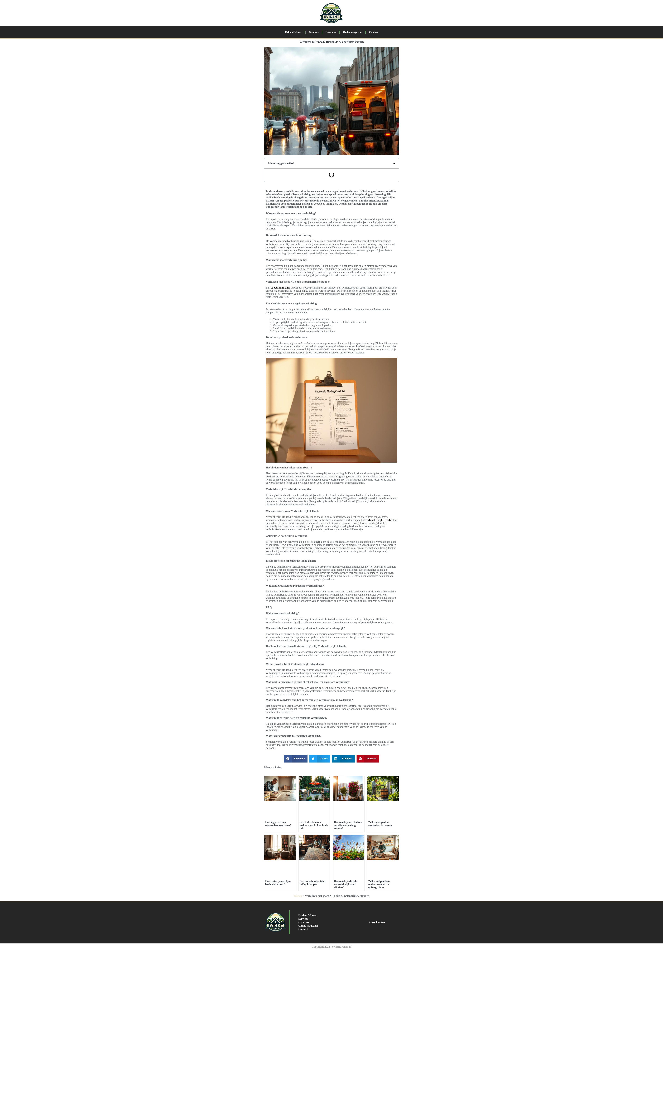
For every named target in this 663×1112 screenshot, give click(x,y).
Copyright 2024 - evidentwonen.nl (331, 946)
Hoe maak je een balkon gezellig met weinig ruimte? (348, 825)
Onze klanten (377, 922)
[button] (393, 163)
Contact (373, 32)
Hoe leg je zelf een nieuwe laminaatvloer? (278, 824)
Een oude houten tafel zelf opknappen (312, 883)
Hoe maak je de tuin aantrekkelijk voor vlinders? (345, 884)
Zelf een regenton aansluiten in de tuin (380, 824)
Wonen (298, 895)
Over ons (331, 32)
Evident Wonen (293, 32)
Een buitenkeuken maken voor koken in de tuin (314, 825)
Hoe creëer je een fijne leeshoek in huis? (278, 883)
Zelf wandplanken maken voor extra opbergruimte (379, 884)
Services (314, 32)
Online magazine (352, 32)
